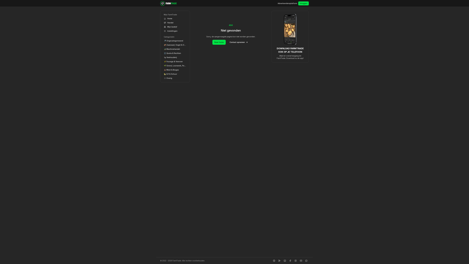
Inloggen (303, 3)
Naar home (219, 42)
